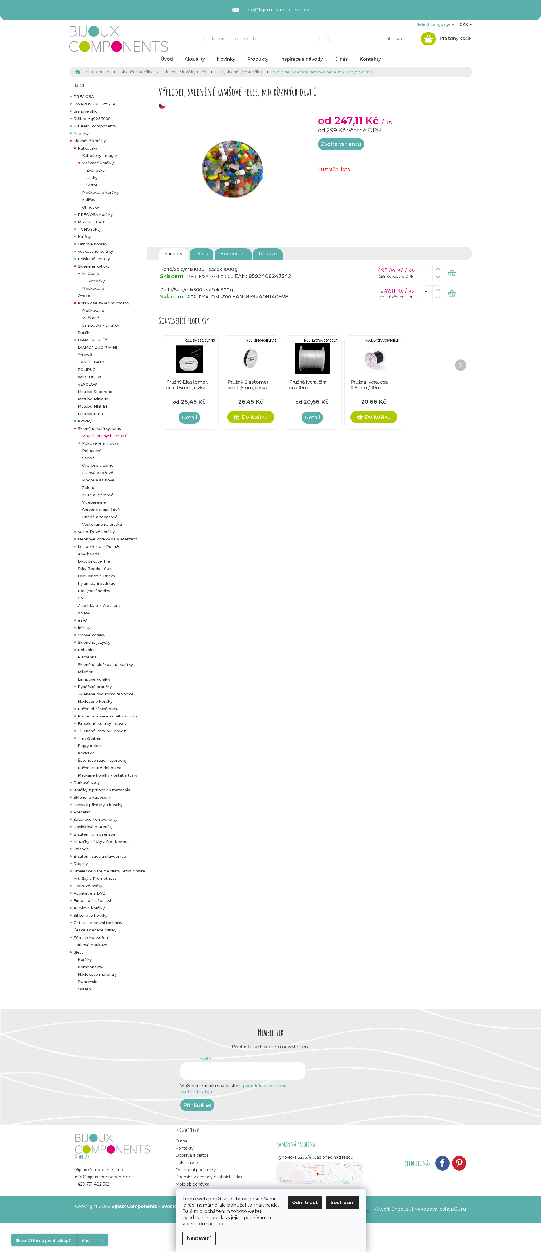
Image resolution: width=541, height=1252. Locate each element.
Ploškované (93, 288)
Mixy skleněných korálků (105, 436)
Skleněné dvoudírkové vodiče (106, 694)
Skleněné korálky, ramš (99, 428)
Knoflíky (81, 133)
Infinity (84, 627)
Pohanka (86, 649)
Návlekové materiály (93, 826)
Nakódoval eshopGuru (440, 1209)
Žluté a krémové (98, 495)
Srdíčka (85, 332)
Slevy (78, 952)
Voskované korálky (95, 251)
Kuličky (88, 199)
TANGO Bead (91, 362)
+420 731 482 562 (92, 1184)
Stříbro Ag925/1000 (92, 118)
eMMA (84, 613)
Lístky (91, 177)
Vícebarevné (94, 502)
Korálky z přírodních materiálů (102, 790)
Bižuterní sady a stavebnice (100, 856)
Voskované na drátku (102, 524)
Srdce (92, 185)
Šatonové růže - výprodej (102, 760)
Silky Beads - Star (95, 568)
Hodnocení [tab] (233, 253)
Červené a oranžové (101, 509)
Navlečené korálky (95, 701)
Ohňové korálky (92, 244)
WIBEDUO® (89, 376)
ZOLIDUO (87, 369)
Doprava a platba (192, 1155)
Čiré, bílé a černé (98, 465)
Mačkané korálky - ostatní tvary (107, 775)
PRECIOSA (84, 96)
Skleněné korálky (90, 140)
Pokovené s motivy (100, 443)
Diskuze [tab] (268, 253)
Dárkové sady (87, 782)
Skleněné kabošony (92, 797)
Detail (189, 417)
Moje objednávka (192, 1184)
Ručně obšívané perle (98, 708)
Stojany (81, 863)
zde (220, 1223)
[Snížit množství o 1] (438, 277)
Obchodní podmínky (196, 1169)
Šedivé (88, 458)
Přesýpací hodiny (94, 590)
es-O (82, 620)
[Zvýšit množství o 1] (438, 269)
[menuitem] (167, 59)
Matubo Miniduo (93, 399)
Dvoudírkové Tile (94, 561)
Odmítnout (305, 1202)
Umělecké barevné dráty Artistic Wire (109, 871)
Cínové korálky (91, 635)
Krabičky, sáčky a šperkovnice (102, 841)
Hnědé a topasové (100, 517)
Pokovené (92, 450)
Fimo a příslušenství (92, 900)
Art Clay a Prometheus (95, 878)
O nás (181, 1141)
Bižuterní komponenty (95, 126)
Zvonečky (95, 170)
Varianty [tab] (173, 253)
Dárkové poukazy (90, 944)
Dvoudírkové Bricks (96, 576)
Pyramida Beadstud (97, 583)
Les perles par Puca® (98, 546)
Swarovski (87, 981)
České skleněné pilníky (95, 930)
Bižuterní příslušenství (94, 834)
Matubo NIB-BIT (94, 406)
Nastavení (199, 1238)
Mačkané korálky (98, 163)
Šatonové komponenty (95, 819)
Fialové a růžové (97, 472)
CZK (464, 24)
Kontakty (185, 1148)
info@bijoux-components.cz (102, 1176)
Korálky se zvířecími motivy (103, 303)
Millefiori (85, 672)
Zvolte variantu (341, 144)
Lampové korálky (94, 679)
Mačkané (90, 273)
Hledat (329, 39)
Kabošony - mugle (99, 155)
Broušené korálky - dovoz (102, 723)
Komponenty (90, 967)
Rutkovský (88, 148)
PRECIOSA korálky (95, 214)
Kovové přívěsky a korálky (98, 804)
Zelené (88, 487)
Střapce (81, 849)
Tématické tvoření (91, 937)
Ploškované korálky (100, 192)
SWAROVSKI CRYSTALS (97, 104)
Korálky (85, 959)
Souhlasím (343, 1202)
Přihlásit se (197, 1105)
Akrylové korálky (89, 908)
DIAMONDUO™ (92, 340)
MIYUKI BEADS (92, 222)
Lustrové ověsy (88, 885)
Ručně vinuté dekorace (100, 767)
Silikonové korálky (90, 915)
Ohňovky (90, 207)
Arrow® (85, 354)
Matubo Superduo (95, 391)
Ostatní (85, 989)
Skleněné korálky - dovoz (102, 731)
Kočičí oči (86, 753)
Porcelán (82, 812)
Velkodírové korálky (96, 531)
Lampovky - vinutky (100, 325)
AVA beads (88, 554)
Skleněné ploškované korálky (105, 664)
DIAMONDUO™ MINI (97, 347)
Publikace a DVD (90, 893)
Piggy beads (90, 745)
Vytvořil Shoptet (391, 1209)
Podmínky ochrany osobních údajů (210, 1176)
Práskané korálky (94, 258)
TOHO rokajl (89, 229)
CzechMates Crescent (99, 605)
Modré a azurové (98, 480)
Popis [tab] (201, 253)
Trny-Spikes (89, 738)
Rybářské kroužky (95, 686)
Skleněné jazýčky (94, 642)
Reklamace (187, 1162)
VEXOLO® (87, 384)
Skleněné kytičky (94, 266)
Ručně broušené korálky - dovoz (108, 716)
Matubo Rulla (90, 413)
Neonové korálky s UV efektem (107, 539)
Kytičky (84, 421)
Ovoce (84, 295)
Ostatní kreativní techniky (98, 922)
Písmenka (87, 657)
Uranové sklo (86, 111)
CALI (82, 598)
